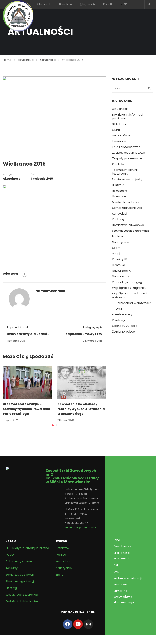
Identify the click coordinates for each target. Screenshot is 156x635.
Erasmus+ (119, 265)
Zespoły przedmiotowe (128, 153)
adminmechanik (50, 291)
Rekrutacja (119, 191)
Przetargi (118, 320)
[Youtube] (78, 624)
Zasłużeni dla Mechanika (22, 601)
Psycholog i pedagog (127, 282)
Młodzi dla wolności (125, 202)
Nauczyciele (120, 242)
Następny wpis (92, 327)
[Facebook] (24, 274)
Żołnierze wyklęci (123, 331)
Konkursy (118, 219)
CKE (116, 565)
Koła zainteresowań (126, 147)
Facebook (45, 4)
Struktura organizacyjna (21, 581)
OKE (116, 572)
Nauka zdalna (121, 271)
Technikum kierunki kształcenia (125, 172)
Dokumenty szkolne (19, 561)
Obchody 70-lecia (124, 326)
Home (7, 60)
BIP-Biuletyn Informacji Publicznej (27, 548)
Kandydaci (119, 213)
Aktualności (26, 60)
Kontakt (107, 4)
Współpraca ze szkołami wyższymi (129, 295)
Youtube (66, 4)
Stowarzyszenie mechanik (130, 231)
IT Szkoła (118, 185)
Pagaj (116, 253)
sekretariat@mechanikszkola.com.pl (89, 527)
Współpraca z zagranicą (129, 288)
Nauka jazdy (120, 276)
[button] (53, 425)
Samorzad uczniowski (127, 208)
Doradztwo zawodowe (128, 225)
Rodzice (117, 236)
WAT (119, 309)
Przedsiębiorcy (122, 314)
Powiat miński (122, 546)
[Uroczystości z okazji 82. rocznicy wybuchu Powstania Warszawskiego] (27, 382)
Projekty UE (119, 259)
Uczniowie (119, 196)
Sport (116, 248)
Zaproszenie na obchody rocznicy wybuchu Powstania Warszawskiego (81, 409)
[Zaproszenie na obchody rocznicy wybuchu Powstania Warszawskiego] (81, 382)
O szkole (118, 164)
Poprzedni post (17, 327)
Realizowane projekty (127, 179)
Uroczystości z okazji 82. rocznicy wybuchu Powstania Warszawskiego (26, 409)
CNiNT (116, 130)
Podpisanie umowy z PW (83, 334)
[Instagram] (88, 624)
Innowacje (119, 141)
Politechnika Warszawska (133, 303)
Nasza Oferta (121, 135)
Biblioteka (119, 124)
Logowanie (88, 4)
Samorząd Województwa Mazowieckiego (124, 596)
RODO (10, 555)
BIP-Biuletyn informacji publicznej (127, 116)
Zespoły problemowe (127, 158)
